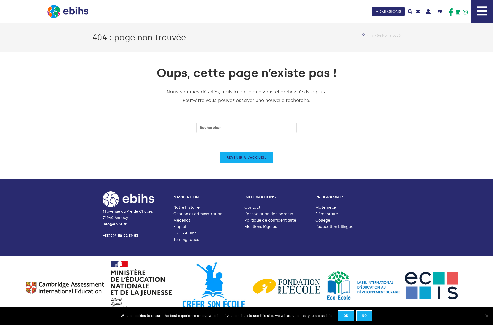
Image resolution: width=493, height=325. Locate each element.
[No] (486, 315)
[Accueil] (363, 35)
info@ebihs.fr (115, 224)
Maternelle (325, 207)
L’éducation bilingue (334, 227)
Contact (252, 207)
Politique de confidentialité (270, 220)
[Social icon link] (451, 12)
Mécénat (181, 220)
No (364, 316)
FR (440, 11)
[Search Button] (410, 11)
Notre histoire (186, 207)
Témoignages (186, 240)
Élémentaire (326, 214)
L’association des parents (268, 214)
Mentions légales (260, 227)
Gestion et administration (197, 214)
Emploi (179, 227)
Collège (322, 220)
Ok (346, 316)
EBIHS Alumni (185, 233)
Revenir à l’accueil (246, 157)
